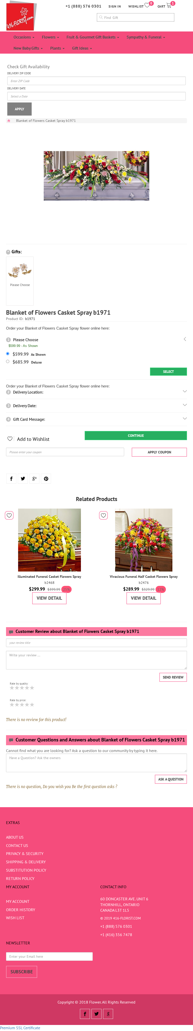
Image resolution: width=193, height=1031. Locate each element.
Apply (19, 109)
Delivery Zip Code (19, 73)
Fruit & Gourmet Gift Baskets (92, 37)
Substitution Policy (26, 870)
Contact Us (17, 845)
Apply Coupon (159, 452)
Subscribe (22, 972)
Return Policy (20, 878)
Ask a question (170, 779)
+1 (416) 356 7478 (116, 934)
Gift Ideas (80, 48)
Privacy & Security (24, 853)
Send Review (173, 677)
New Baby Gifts (27, 48)
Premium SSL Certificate (20, 1027)
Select (168, 371)
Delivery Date (16, 88)
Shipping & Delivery (26, 861)
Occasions (23, 37)
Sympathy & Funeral (145, 37)
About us (15, 837)
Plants (56, 48)
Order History (20, 909)
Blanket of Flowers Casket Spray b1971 (46, 120)
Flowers (49, 37)
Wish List (15, 917)
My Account (17, 901)
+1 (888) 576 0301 (84, 6)
